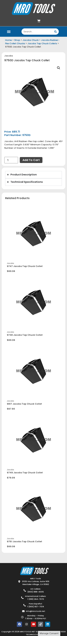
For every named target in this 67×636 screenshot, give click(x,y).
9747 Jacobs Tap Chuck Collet (25, 266)
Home (8, 40)
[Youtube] (33, 624)
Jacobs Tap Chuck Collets (42, 43)
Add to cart (31, 160)
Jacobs (8, 55)
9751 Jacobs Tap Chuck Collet (24, 541)
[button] (9, 31)
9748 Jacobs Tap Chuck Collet (25, 334)
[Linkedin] (47, 624)
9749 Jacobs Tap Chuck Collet (25, 472)
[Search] (55, 31)
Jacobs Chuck (31, 40)
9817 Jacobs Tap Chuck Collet (24, 403)
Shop (17, 40)
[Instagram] (26, 624)
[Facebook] (19, 624)
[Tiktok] (40, 624)
